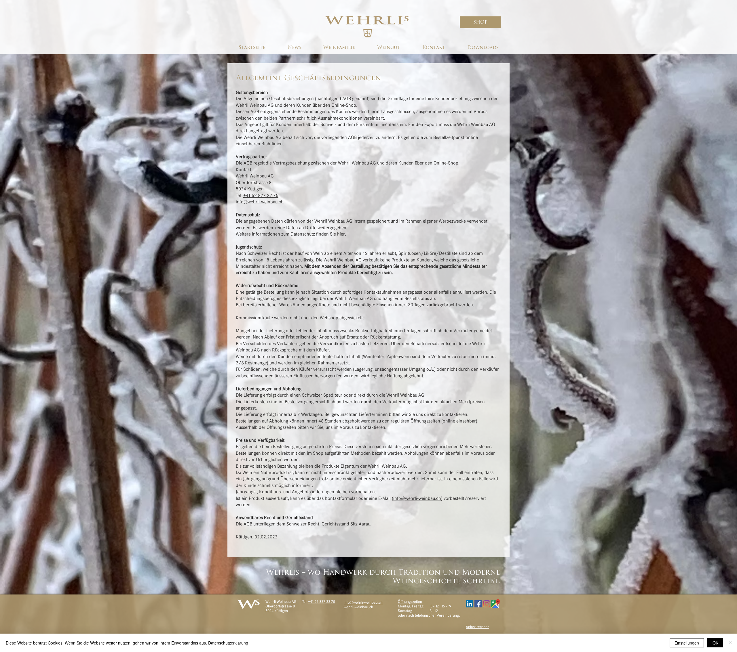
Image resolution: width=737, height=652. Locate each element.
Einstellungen (687, 643)
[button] (480, 22)
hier (341, 233)
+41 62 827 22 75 (321, 601)
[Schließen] (730, 642)
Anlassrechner (477, 627)
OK (715, 643)
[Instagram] (486, 603)
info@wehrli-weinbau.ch (260, 201)
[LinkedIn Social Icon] (469, 603)
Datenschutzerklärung (228, 643)
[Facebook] (478, 603)
